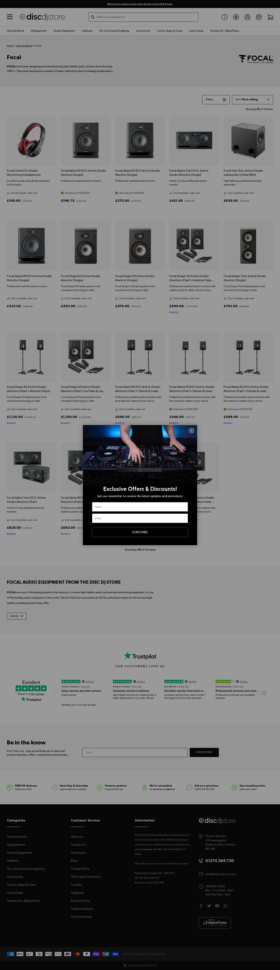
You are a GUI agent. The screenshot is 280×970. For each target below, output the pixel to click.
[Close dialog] (192, 430)
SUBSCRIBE (140, 532)
